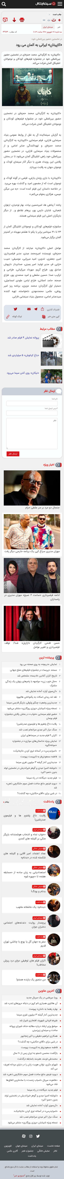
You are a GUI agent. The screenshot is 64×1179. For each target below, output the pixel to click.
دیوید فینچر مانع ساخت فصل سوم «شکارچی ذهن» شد (30, 1074)
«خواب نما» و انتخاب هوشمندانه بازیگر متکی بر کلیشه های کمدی (25, 836)
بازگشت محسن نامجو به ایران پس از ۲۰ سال (35, 1053)
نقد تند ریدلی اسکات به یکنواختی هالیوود (36, 697)
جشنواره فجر (27, 1151)
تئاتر (55, 1151)
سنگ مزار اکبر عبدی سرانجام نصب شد (38, 730)
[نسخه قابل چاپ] (22, 20)
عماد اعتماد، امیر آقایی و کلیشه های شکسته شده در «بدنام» (25, 855)
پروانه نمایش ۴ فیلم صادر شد (23, 338)
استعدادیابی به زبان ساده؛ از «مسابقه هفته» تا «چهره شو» (25, 874)
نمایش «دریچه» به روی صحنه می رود (38, 664)
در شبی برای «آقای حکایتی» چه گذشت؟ (37, 793)
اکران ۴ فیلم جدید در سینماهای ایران (39, 735)
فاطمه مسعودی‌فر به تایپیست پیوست (38, 757)
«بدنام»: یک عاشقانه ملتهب (31, 907)
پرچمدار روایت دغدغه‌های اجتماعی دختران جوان (25, 925)
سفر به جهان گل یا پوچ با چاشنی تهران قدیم (25, 944)
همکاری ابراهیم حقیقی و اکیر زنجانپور (39, 1036)
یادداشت (49, 801)
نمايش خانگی (38, 848)
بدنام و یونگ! (38, 891)
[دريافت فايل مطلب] (14, 20)
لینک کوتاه (17, 317)
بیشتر (7, 802)
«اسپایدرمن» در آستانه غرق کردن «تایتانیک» (35, 751)
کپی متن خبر (53, 317)
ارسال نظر (13, 454)
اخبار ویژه (48, 464)
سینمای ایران (48, 27)
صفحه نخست (53, 1146)
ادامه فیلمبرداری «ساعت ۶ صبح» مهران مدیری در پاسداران (32, 597)
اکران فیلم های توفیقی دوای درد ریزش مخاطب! (25, 963)
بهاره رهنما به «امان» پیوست (43, 1009)
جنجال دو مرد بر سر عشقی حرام (42, 508)
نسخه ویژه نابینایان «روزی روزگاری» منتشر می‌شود (32, 708)
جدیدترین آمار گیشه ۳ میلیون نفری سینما (36, 762)
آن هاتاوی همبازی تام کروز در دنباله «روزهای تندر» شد (31, 1003)
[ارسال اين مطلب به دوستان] (6, 20)
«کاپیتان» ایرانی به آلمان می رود (39, 45)
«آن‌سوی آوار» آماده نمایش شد (41, 691)
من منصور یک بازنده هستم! (31, 980)
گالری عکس (12, 1151)
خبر (59, 27)
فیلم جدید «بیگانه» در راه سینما (41, 778)
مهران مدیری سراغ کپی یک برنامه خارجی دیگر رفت (32, 551)
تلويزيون (8, 1146)
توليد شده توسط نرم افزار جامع (31, 1176)
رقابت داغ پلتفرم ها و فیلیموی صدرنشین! (37, 724)
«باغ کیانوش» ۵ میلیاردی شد (23, 355)
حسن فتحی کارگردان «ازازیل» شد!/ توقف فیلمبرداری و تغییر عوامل (32, 645)
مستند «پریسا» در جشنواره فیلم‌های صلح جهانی (33, 670)
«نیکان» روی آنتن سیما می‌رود (23, 373)
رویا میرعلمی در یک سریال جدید (42, 998)
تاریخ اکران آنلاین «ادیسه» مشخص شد (37, 676)
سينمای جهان (21, 1146)
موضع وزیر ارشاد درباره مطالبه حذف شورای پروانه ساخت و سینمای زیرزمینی (34, 1028)
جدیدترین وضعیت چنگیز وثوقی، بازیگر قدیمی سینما (31, 703)
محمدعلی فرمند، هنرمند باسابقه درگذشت (37, 1059)
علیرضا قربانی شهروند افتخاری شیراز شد (38, 1021)
